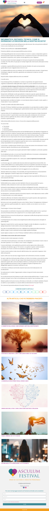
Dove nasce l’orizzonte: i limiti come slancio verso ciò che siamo (19, 353)
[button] (24, 2)
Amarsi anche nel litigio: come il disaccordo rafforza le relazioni (19, 408)
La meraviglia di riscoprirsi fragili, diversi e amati (14, 381)
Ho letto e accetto (11, 501)
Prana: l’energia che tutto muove (10, 435)
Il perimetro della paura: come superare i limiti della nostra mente (20, 326)
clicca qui (31, 285)
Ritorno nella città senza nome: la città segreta (15, 463)
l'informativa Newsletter (15, 501)
